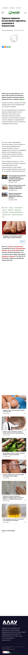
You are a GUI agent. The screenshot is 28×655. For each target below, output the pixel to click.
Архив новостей (6, 640)
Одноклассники (20, 248)
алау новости (18, 207)
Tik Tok (9, 250)
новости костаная (17, 214)
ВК (14, 248)
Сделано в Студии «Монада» (8, 649)
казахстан (18, 210)
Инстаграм (16, 250)
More (22, 241)
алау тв (4, 210)
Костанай (5, 212)
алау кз (11, 207)
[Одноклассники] (5, 47)
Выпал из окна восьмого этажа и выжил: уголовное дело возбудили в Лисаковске (17, 187)
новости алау (6, 214)
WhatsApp (5, 256)
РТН (3, 217)
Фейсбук (4, 250)
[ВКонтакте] (3, 47)
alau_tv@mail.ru (10, 638)
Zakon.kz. (22, 99)
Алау (6, 207)
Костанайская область (16, 212)
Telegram (11, 256)
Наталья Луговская (7, 30)
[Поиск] (25, 13)
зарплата (10, 210)
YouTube (10, 246)
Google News (19, 246)
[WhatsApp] (9, 47)
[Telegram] (7, 47)
